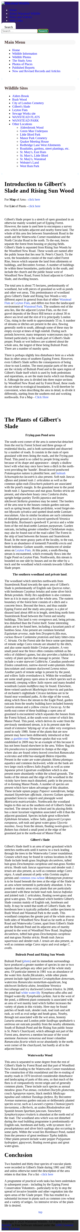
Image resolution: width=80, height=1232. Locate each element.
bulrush (60, 473)
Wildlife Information (24, 53)
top (40, 1212)
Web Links (16, 20)
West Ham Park (29, 166)
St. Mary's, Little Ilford (34, 155)
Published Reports (23, 67)
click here (34, 199)
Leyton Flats (20, 110)
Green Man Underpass (34, 131)
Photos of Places (22, 64)
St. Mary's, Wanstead (33, 159)
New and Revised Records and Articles (36, 71)
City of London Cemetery (28, 103)
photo (26, 961)
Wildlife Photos (21, 57)
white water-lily (30, 992)
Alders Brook (20, 96)
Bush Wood (19, 99)
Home (13, 10)
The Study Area (22, 60)
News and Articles (20, 17)
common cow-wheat (31, 877)
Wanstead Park (33, 306)
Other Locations (22, 124)
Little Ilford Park (30, 134)
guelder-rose (21, 738)
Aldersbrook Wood (31, 127)
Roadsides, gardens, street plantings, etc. (44, 148)
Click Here (42, 397)
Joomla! (6, 1225)
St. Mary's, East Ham (33, 152)
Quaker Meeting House (34, 141)
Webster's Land (29, 162)
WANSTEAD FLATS (26, 117)
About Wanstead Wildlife (24, 13)
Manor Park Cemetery (33, 138)
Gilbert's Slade (21, 106)
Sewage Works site (24, 113)
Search (8, 27)
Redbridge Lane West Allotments (40, 145)
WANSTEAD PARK (25, 120)
